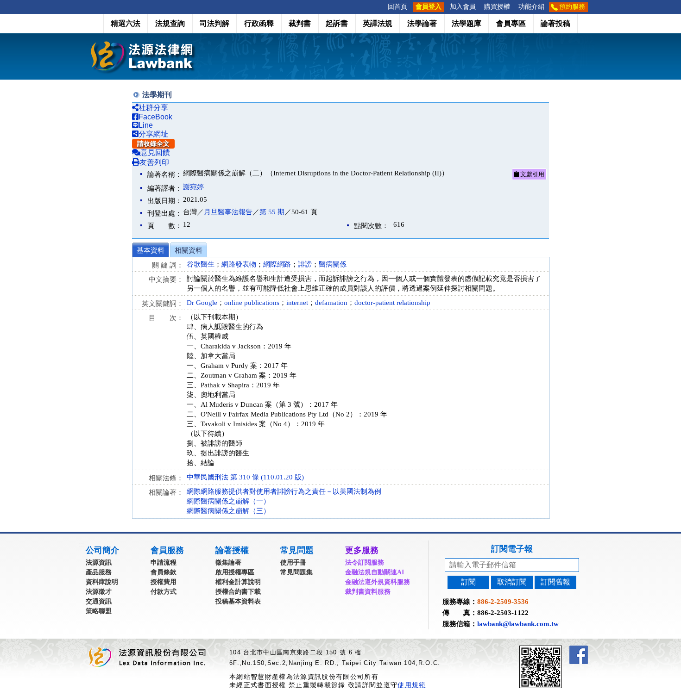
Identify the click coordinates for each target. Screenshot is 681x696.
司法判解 (214, 23)
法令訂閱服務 (364, 562)
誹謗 (305, 264)
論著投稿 (555, 23)
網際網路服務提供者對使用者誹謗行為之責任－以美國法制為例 (284, 491)
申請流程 (164, 562)
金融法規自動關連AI (374, 572)
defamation (331, 302)
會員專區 (511, 23)
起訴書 (337, 23)
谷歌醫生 (200, 264)
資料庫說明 (102, 581)
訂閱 (468, 582)
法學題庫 (466, 23)
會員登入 (428, 6)
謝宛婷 (193, 187)
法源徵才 (99, 591)
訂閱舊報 (555, 582)
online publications (251, 302)
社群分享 (153, 108)
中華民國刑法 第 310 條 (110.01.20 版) (245, 477)
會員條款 (164, 572)
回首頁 (397, 6)
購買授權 (497, 6)
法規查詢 (170, 23)
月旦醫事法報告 (228, 212)
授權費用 (164, 581)
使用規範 (411, 685)
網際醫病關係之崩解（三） (228, 511)
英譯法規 (377, 23)
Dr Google (202, 302)
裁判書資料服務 (368, 591)
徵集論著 (228, 562)
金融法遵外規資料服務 (377, 581)
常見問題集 (296, 572)
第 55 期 (271, 212)
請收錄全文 (153, 143)
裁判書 (300, 23)
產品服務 (99, 572)
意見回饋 (155, 152)
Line (146, 125)
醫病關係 (333, 264)
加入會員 (463, 6)
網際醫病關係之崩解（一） (228, 501)
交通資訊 (99, 601)
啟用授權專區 (234, 572)
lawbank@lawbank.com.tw (518, 624)
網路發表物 (238, 264)
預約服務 (572, 6)
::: (381, 6)
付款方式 (164, 591)
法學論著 (422, 23)
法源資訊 (99, 562)
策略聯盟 (99, 611)
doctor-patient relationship (392, 302)
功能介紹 (531, 6)
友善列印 (154, 162)
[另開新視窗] (557, 649)
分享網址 (153, 134)
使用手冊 (293, 562)
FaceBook (155, 117)
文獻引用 (531, 174)
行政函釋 (259, 23)
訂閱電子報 (512, 548)
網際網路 (277, 264)
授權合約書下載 (238, 591)
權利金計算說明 (238, 581)
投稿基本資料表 (238, 601)
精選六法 (125, 23)
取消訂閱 (512, 582)
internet (297, 302)
